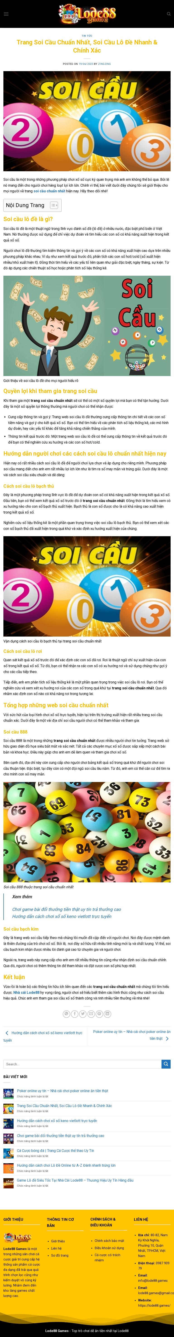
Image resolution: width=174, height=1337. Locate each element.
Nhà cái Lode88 (26, 992)
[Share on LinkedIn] (107, 1014)
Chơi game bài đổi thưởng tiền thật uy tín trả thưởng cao (66, 909)
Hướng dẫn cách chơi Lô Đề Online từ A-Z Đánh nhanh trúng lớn (66, 1165)
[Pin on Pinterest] (99, 1014)
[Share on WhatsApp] (66, 1014)
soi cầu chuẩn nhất (49, 191)
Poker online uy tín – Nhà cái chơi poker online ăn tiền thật (62, 1091)
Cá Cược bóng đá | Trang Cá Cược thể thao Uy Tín (55, 1151)
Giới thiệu (58, 1241)
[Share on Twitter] (83, 1014)
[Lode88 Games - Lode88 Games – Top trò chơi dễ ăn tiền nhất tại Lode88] (87, 14)
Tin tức (87, 35)
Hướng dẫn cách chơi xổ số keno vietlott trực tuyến (61, 916)
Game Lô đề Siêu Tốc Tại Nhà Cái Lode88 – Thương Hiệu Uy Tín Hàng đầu (75, 1180)
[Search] (169, 14)
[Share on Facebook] (74, 1014)
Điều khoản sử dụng (109, 1248)
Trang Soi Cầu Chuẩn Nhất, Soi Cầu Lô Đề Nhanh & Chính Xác (64, 1106)
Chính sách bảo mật (109, 1241)
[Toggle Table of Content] (52, 205)
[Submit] (166, 1064)
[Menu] (6, 13)
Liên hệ (56, 1248)
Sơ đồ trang (59, 1255)
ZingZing (104, 64)
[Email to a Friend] (91, 1014)
